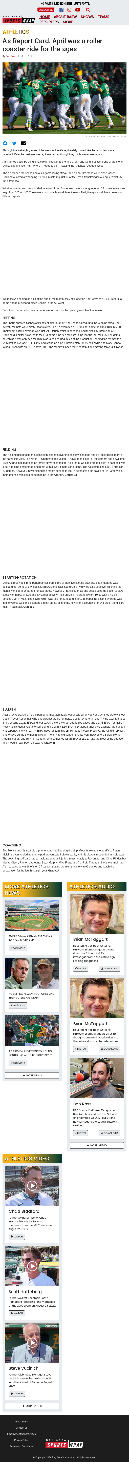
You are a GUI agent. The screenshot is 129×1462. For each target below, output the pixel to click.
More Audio (98, 1145)
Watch (18, 1236)
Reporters (49, 21)
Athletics (16, 31)
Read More (18, 948)
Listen (82, 968)
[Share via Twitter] (14, 143)
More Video (33, 1406)
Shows (87, 16)
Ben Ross (11, 56)
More (68, 21)
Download (110, 968)
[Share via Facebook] (5, 143)
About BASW (65, 16)
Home (44, 16)
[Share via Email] (23, 143)
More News (33, 1075)
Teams (103, 16)
